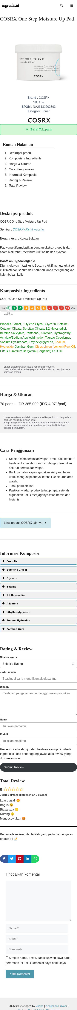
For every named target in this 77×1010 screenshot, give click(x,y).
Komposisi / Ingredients (25, 158)
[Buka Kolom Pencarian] (61, 5)
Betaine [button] (11, 586)
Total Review (18, 185)
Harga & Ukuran (20, 164)
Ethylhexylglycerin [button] (18, 611)
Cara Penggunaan (21, 169)
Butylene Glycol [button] (17, 569)
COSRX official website (28, 229)
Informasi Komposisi (23, 175)
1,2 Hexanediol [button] (16, 595)
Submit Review (14, 767)
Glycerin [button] (12, 578)
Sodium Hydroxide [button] (18, 620)
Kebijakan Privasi (56, 1006)
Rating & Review (20, 180)
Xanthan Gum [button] (15, 628)
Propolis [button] (12, 561)
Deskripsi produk (21, 153)
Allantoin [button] (12, 603)
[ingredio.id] (11, 5)
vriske (39, 1006)
